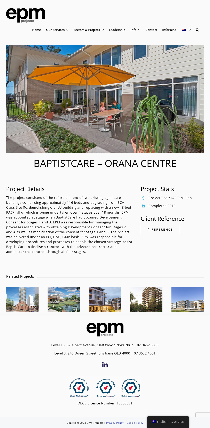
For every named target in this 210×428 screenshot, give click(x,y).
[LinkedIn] (105, 364)
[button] (197, 30)
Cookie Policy (135, 423)
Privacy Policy (114, 423)
